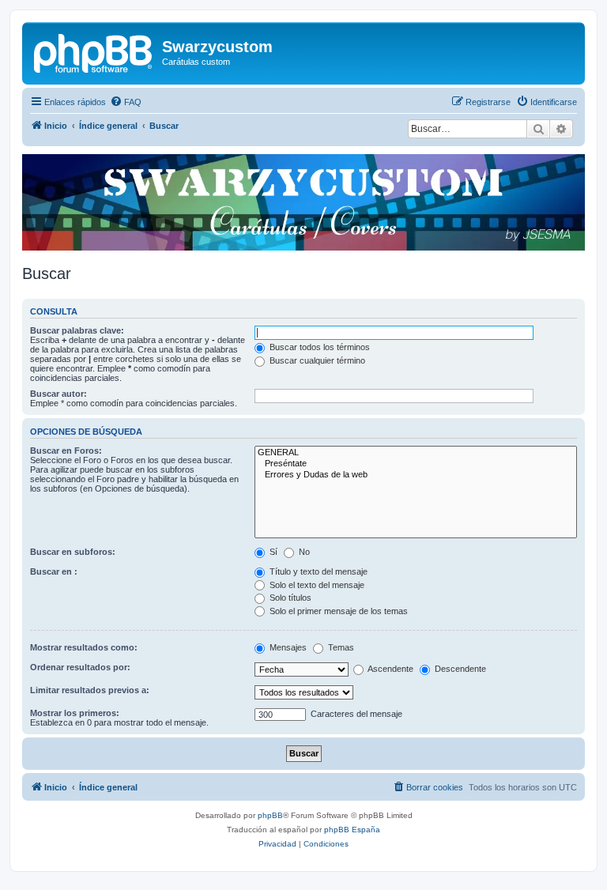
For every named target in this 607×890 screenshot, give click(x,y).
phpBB (270, 815)
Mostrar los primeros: (74, 713)
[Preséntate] (415, 464)
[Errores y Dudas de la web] (415, 475)
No (303, 551)
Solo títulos (289, 597)
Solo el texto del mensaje (315, 585)
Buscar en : (53, 571)
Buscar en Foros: (66, 450)
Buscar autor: (58, 393)
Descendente (459, 668)
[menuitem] (125, 101)
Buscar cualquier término (316, 360)
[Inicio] (94, 51)
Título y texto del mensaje (317, 571)
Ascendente (389, 668)
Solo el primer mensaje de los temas (337, 611)
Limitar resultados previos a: (89, 690)
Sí (272, 551)
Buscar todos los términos (318, 347)
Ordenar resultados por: (80, 667)
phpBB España (352, 829)
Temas (340, 647)
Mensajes (287, 647)
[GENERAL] (415, 452)
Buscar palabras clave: (77, 330)
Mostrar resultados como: (84, 647)
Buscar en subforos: (72, 551)
